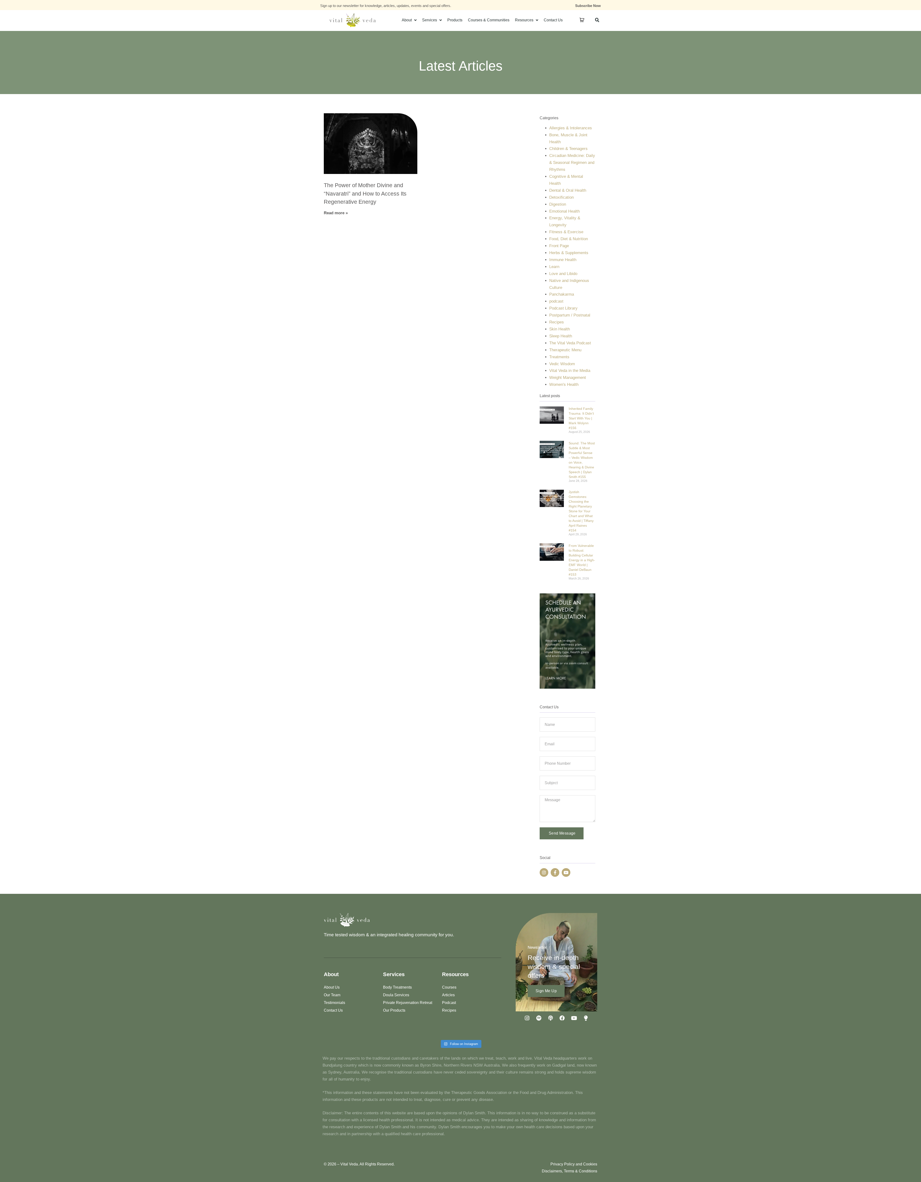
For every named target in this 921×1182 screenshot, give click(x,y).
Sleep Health (560, 336)
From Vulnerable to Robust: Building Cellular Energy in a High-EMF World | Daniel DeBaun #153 (582, 560)
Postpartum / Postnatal (569, 315)
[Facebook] (562, 1018)
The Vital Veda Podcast (570, 343)
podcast (556, 301)
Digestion (557, 204)
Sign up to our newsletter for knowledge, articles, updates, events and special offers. (385, 6)
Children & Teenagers (568, 148)
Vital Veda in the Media (569, 370)
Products (454, 20)
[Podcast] (550, 1018)
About (407, 20)
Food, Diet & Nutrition (568, 239)
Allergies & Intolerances (570, 128)
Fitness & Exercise (566, 232)
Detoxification (561, 197)
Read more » (336, 213)
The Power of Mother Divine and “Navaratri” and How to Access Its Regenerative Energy (365, 193)
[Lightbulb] (585, 1018)
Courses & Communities (488, 20)
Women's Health (564, 384)
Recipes (556, 322)
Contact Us (553, 20)
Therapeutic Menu (565, 350)
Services (429, 20)
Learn (554, 266)
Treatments (559, 357)
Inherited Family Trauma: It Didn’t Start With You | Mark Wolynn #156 (581, 418)
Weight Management (567, 377)
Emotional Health (564, 211)
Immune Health (562, 259)
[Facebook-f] (555, 872)
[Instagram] (544, 872)
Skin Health (559, 329)
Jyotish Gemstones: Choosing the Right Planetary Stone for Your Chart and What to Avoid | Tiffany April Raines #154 (581, 511)
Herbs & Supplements (568, 253)
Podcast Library (563, 308)
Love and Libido (563, 273)
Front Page (559, 246)
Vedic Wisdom (562, 364)
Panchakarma (561, 294)
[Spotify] (538, 1018)
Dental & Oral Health (567, 190)
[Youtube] (566, 872)
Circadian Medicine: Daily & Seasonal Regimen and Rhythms (572, 162)
